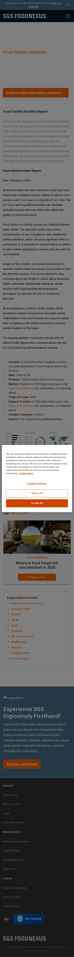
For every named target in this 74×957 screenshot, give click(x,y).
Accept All (37, 503)
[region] (37, 478)
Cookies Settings (37, 483)
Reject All (37, 493)
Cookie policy (26, 473)
